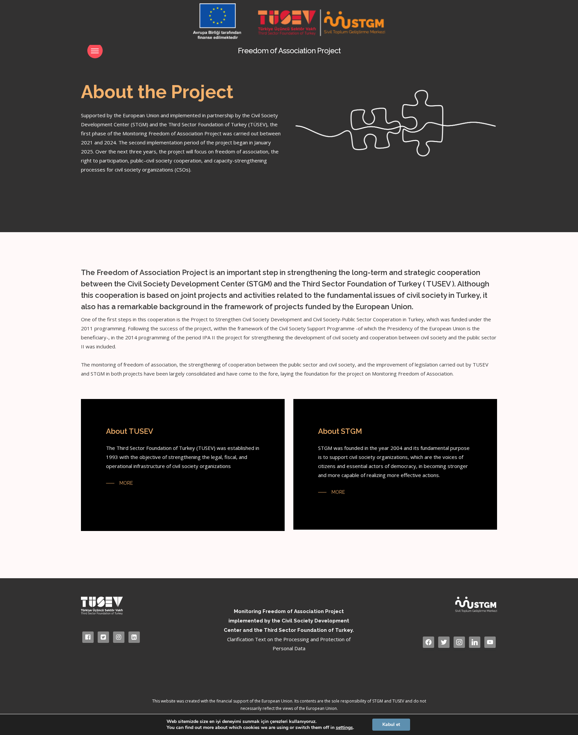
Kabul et (391, 724)
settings (344, 728)
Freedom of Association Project (289, 50)
